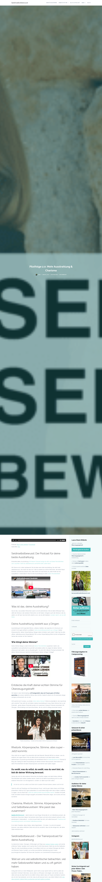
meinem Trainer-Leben (52, 844)
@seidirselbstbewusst (77, 839)
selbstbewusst (19, 815)
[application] (38, 540)
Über (83, 2)
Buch (89, 2)
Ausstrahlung (54, 274)
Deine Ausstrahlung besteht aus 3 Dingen (46, 630)
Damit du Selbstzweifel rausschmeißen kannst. (41, 792)
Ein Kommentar (62, 274)
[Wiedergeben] (13, 540)
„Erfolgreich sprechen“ (77, 754)
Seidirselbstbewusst (19, 3)
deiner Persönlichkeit (40, 646)
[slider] (63, 540)
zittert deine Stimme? (39, 701)
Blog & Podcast (75, 2)
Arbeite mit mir (63, 2)
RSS (19, 546)
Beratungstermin (51, 2)
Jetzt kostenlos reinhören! (78, 831)
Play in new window (22, 544)
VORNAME (74, 626)
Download (32, 544)
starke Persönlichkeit (54, 573)
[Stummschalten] (60, 540)
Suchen (73, 644)
